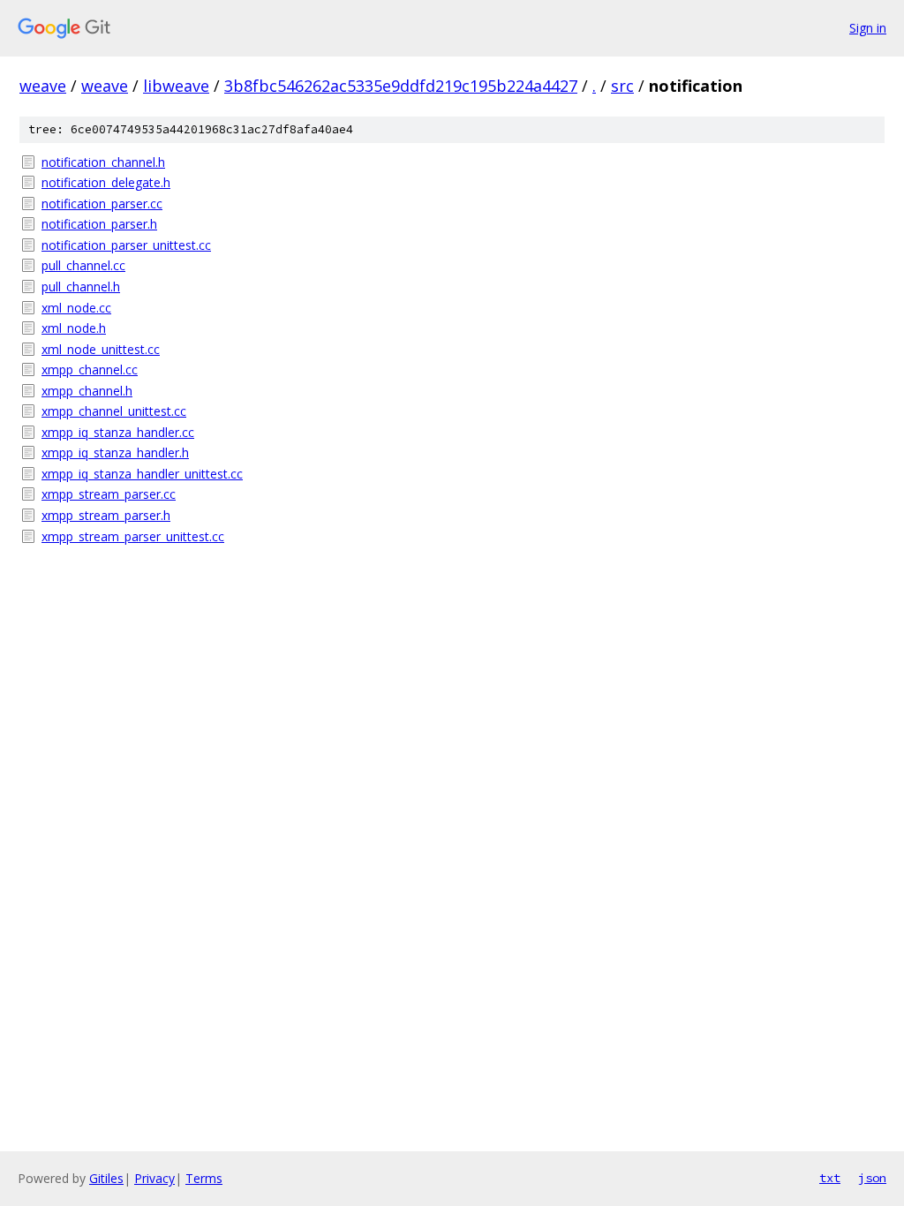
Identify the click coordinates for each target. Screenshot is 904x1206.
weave (42, 85)
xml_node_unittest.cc (100, 349)
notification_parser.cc (101, 203)
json (872, 1178)
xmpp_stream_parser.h (105, 515)
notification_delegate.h (105, 182)
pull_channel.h (80, 286)
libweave (176, 85)
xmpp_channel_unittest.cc (113, 411)
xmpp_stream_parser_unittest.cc (132, 536)
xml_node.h (73, 328)
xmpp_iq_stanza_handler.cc (117, 432)
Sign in (867, 27)
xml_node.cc (76, 307)
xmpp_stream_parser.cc (108, 494)
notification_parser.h (99, 223)
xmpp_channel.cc (89, 369)
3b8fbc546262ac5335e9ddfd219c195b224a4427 (400, 85)
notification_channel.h (103, 162)
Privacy (154, 1178)
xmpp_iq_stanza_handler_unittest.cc (142, 473)
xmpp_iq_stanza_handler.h (115, 452)
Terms (203, 1178)
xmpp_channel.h (86, 390)
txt (829, 1178)
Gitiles (106, 1178)
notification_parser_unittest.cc (126, 245)
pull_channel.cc (83, 265)
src (622, 85)
